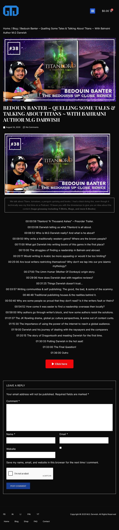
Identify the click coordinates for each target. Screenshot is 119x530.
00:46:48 (28, 294)
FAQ (35, 521)
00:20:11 (18, 256)
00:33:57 (11, 289)
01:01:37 (10, 318)
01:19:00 (16, 329)
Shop (26, 521)
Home (6, 28)
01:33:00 (48, 347)
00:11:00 (20, 244)
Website (11, 448)
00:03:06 (33, 227)
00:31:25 (41, 283)
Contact (46, 521)
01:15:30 (14, 323)
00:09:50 (18, 238)
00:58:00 (11, 312)
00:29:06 (31, 277)
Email (64, 434)
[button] (92, 11)
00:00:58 (31, 221)
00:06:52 (29, 232)
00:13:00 (24, 250)
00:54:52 (20, 306)
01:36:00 (56, 352)
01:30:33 (41, 341)
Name (10, 434)
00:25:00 (13, 261)
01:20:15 (21, 335)
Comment (13, 401)
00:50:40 (10, 300)
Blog (15, 28)
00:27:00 (29, 271)
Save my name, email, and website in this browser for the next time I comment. (52, 462)
